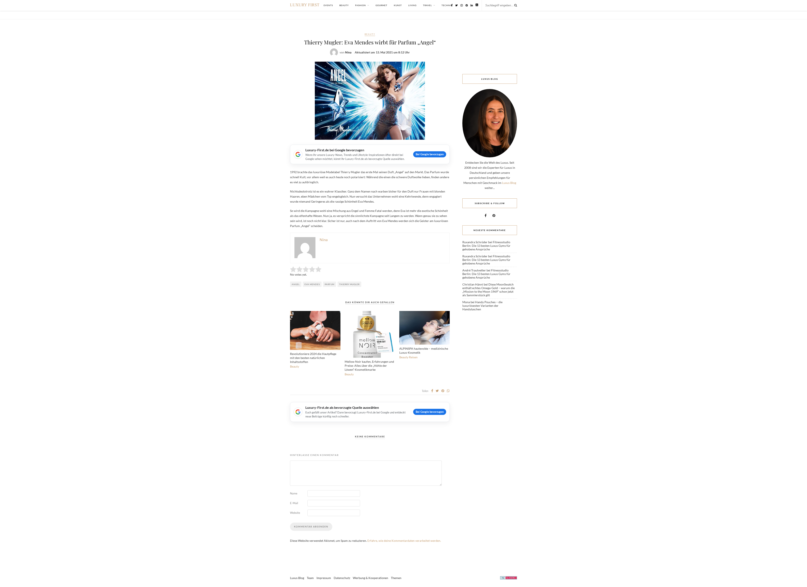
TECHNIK (447, 5)
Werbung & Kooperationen (370, 578)
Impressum (323, 578)
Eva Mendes (312, 284)
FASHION (360, 5)
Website (295, 512)
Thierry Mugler (349, 284)
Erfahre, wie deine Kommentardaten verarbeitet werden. (404, 540)
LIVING (412, 5)
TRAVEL (427, 5)
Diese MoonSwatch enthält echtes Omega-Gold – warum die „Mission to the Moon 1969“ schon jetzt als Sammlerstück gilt (488, 290)
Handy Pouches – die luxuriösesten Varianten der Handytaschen (482, 305)
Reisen (413, 357)
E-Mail (294, 503)
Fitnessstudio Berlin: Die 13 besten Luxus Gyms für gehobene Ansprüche (486, 245)
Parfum (329, 284)
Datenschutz (342, 578)
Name (293, 493)
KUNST (398, 5)
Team (310, 578)
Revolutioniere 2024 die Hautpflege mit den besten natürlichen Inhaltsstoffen (313, 358)
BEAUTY (344, 5)
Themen (396, 578)
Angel (296, 284)
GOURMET (381, 5)
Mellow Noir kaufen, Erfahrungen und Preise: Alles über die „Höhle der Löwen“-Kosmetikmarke (369, 365)
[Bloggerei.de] (508, 578)
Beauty (370, 34)
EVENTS (328, 5)
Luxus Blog (509, 183)
